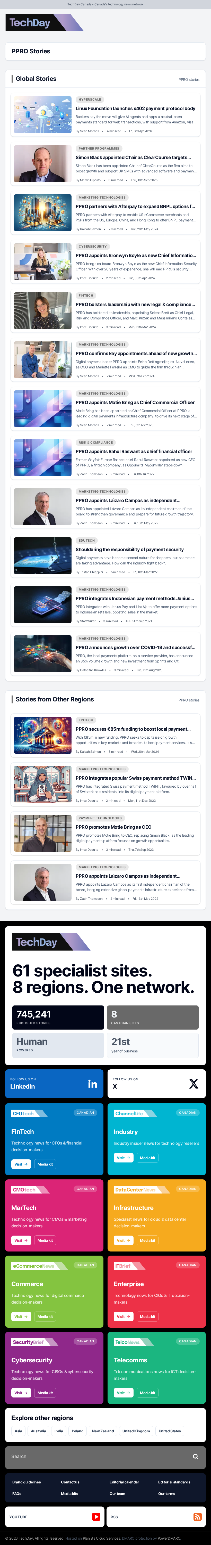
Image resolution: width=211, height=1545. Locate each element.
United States (170, 1431)
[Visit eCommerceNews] (39, 1266)
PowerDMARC (169, 1538)
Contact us (70, 1482)
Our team (117, 1493)
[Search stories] (195, 1456)
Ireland (78, 1431)
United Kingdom (136, 1431)
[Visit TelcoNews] (142, 1342)
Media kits (69, 1493)
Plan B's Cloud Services (101, 1538)
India (59, 1431)
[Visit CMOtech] (39, 1190)
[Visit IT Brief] (142, 1266)
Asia (18, 1431)
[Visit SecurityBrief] (39, 1342)
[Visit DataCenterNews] (142, 1190)
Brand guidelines (26, 1482)
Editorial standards (174, 1482)
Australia (38, 1431)
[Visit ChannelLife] (142, 1113)
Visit (18, 1164)
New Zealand (103, 1431)
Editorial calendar (124, 1482)
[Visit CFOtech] (39, 1113)
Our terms (166, 1493)
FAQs (16, 1493)
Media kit (45, 1164)
